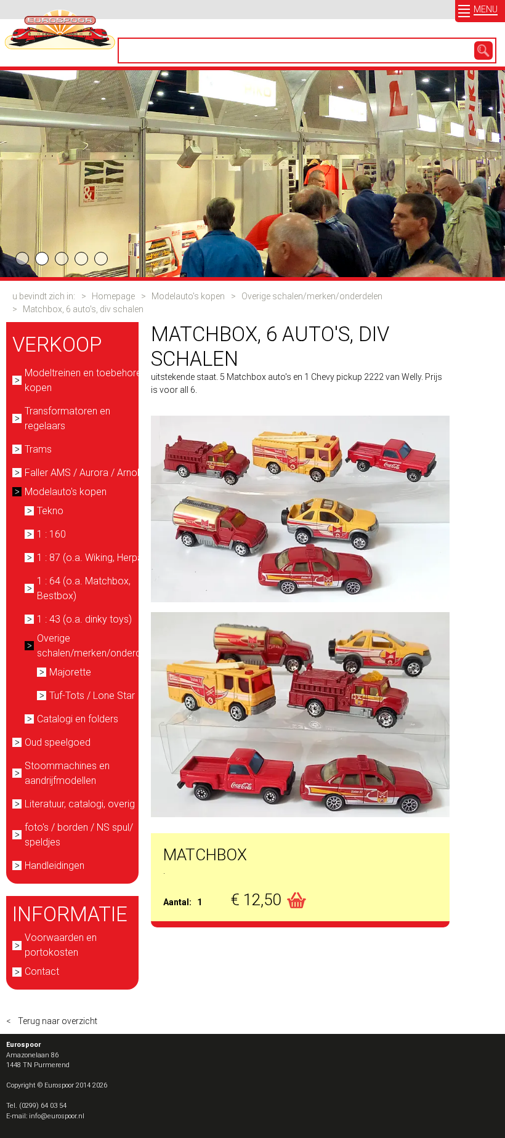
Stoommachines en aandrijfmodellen (67, 773)
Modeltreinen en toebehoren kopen (86, 380)
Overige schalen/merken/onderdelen (311, 296)
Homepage (113, 296)
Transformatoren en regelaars (67, 418)
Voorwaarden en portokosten (61, 945)
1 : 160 (51, 534)
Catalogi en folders (77, 719)
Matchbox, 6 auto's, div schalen (83, 309)
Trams (38, 449)
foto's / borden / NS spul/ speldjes (79, 834)
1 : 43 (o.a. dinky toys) (84, 619)
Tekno (50, 511)
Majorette (70, 672)
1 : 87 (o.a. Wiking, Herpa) (91, 557)
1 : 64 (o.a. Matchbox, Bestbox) (84, 588)
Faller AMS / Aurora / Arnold (85, 472)
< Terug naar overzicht (51, 1021)
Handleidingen (54, 865)
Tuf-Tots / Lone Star (92, 695)
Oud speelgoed (58, 742)
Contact (42, 971)
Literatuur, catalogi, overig (80, 804)
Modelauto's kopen (188, 296)
